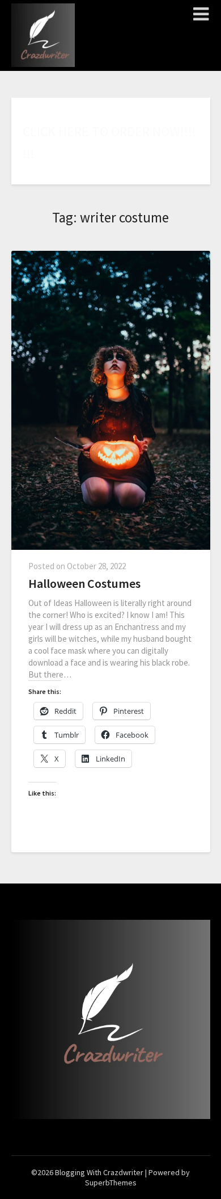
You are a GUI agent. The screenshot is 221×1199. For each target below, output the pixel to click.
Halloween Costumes (84, 583)
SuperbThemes (111, 1182)
